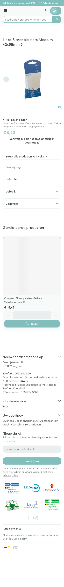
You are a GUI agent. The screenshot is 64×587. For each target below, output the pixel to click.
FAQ (5, 406)
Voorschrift (17, 424)
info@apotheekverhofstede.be (38, 377)
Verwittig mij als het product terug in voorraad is (32, 140)
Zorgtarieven (33, 424)
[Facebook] (28, 517)
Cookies (7, 538)
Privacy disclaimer (50, 534)
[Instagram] (35, 517)
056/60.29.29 (23, 373)
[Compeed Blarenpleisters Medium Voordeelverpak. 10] (32, 266)
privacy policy (10, 475)
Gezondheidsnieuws (27, 420)
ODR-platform (19, 538)
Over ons (8, 420)
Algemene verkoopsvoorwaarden (21, 534)
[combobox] (28, 19)
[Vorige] (6, 79)
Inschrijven (32, 461)
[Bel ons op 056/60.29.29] (46, 11)
